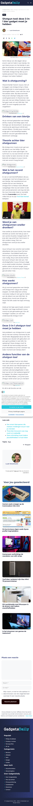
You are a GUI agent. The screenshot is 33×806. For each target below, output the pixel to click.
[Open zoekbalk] (28, 3)
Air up (7, 746)
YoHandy (19, 113)
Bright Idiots (16, 802)
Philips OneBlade (11, 739)
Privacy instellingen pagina (16, 411)
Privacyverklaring (19, 414)
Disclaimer (9, 787)
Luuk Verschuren (15, 30)
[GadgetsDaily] (10, 3)
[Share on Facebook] (6, 38)
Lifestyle (8, 755)
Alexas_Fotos (20, 277)
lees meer (29, 716)
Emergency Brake (23, 57)
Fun (12, 9)
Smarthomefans (10, 768)
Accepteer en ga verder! (16, 407)
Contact (8, 789)
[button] (16, 472)
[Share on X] (9, 38)
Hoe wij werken (10, 779)
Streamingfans (10, 771)
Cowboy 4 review (11, 741)
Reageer (28, 444)
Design (8, 760)
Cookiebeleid (11, 414)
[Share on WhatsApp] (12, 38)
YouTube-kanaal (23, 196)
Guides (8, 762)
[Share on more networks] (3, 38)
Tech (7, 757)
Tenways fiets (10, 744)
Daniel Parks (19, 167)
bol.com (18, 322)
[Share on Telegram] (14, 38)
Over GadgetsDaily (11, 777)
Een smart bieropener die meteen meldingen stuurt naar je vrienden (18, 427)
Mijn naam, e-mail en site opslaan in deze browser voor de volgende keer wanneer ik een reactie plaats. (16, 694)
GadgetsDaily (6, 9)
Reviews (8, 752)
